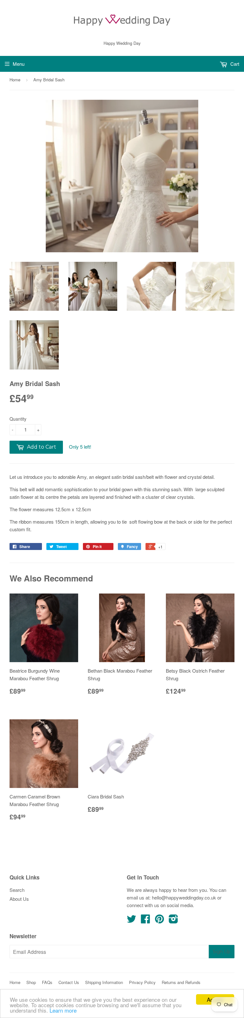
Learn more (63, 1010)
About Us (19, 898)
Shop (31, 982)
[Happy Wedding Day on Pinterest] (159, 920)
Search (17, 889)
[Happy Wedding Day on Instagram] (173, 920)
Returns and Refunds (181, 982)
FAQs (47, 982)
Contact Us (68, 982)
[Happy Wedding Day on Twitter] (131, 920)
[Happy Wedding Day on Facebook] (145, 920)
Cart (234, 63)
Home (15, 80)
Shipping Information (104, 982)
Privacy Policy (142, 982)
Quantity (18, 419)
